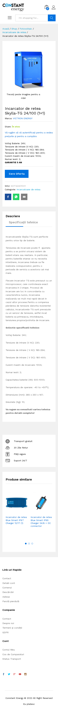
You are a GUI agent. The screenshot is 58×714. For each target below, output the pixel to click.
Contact (6, 578)
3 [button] (32, 543)
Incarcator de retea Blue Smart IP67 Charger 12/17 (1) (16, 520)
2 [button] (29, 543)
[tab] (14, 218)
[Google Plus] (14, 674)
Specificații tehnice (23, 222)
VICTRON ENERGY (22, 118)
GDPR (5, 632)
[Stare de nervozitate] (9, 674)
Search (52, 18)
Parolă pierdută (10, 601)
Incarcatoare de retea (28, 189)
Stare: (8, 126)
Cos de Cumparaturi (13, 654)
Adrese (6, 596)
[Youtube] (20, 674)
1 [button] (26, 543)
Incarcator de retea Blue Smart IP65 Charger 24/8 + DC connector (41, 521)
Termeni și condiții (12, 627)
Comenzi (7, 587)
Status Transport (11, 659)
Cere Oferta (16, 173)
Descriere (13, 216)
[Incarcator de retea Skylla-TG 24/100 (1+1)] (8, 197)
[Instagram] (25, 674)
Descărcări (8, 592)
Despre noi (8, 623)
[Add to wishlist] (23, 512)
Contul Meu (8, 649)
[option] (16, 513)
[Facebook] (3, 674)
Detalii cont (8, 583)
